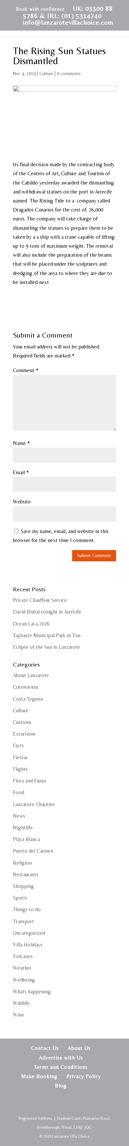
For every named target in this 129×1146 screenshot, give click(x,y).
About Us (79, 1048)
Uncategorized (29, 933)
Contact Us (45, 1048)
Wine (18, 1015)
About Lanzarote (31, 675)
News (19, 816)
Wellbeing (24, 980)
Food (18, 792)
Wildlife (21, 1003)
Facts (18, 745)
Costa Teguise (28, 699)
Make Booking (39, 1076)
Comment (25, 370)
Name (21, 443)
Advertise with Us (61, 1058)
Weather (22, 968)
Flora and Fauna (29, 781)
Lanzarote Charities (34, 804)
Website (22, 502)
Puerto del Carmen (33, 851)
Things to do (27, 909)
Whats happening (32, 991)
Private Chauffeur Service (40, 600)
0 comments (69, 73)
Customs (22, 722)
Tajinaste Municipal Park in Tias (47, 635)
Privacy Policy (83, 1076)
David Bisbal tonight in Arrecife (47, 612)
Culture (46, 73)
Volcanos (23, 956)
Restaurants (25, 874)
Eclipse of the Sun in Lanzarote (46, 647)
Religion (22, 863)
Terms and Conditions (61, 1067)
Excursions (24, 734)
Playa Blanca (26, 839)
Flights (20, 769)
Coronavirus (25, 687)
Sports (20, 898)
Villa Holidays (27, 944)
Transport (23, 921)
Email (21, 472)
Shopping (23, 886)
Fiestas (20, 757)
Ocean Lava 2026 (31, 624)
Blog (61, 1085)
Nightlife (23, 827)
